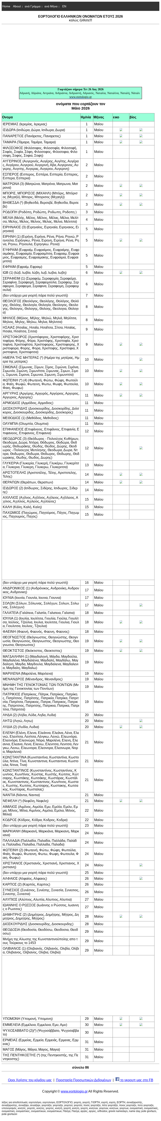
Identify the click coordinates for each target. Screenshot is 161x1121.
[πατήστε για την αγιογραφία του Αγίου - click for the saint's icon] (121, 130)
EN (63, 6)
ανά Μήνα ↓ (52, 6)
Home (6, 6)
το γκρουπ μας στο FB (136, 1080)
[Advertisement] (80, 55)
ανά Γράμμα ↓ (34, 6)
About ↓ (18, 6)
